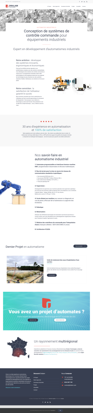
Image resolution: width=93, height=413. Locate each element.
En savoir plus (52, 275)
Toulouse (53, 352)
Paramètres (52, 410)
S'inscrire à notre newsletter (13, 387)
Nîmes (69, 352)
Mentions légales (52, 398)
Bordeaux (46, 354)
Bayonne (53, 354)
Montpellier (74, 352)
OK (60, 410)
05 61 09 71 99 (8, 1)
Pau (50, 354)
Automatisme (49, 263)
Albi (57, 352)
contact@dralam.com (16, 1)
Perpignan (64, 352)
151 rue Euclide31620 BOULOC (68, 378)
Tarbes (60, 352)
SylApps (62, 398)
